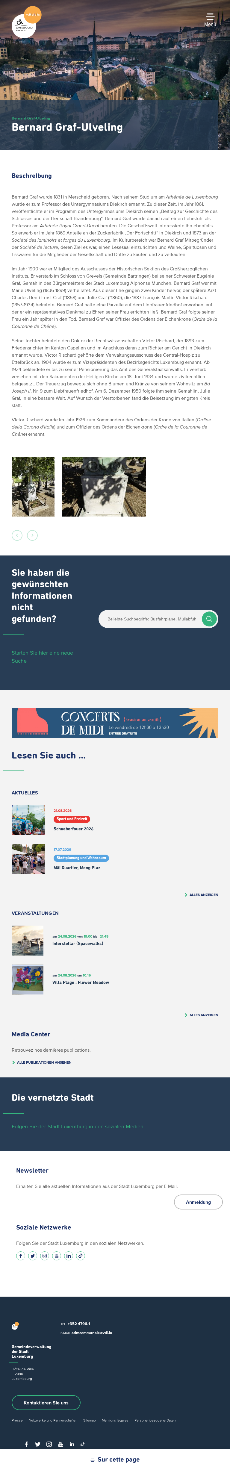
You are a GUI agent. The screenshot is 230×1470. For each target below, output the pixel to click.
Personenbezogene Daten (154, 1420)
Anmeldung (198, 1202)
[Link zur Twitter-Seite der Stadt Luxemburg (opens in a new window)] (32, 1255)
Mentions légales (115, 1420)
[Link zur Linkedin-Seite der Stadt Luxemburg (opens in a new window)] (68, 1255)
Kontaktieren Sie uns (46, 1402)
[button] (17, 535)
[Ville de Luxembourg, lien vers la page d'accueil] (27, 37)
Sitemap (89, 1420)
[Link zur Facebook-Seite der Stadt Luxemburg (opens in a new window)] (20, 1255)
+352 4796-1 (79, 1323)
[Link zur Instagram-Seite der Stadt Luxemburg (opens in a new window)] (44, 1255)
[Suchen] (209, 618)
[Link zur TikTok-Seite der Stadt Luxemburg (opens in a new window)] (80, 1255)
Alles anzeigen (204, 895)
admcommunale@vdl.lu (92, 1332)
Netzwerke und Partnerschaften (53, 1420)
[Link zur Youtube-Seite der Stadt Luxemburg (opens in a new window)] (56, 1255)
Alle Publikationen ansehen (44, 1062)
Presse (17, 1420)
